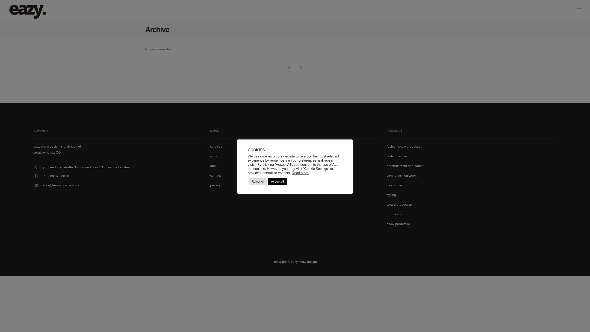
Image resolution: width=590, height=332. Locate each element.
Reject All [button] (258, 181)
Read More (300, 173)
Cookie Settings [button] (316, 169)
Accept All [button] (278, 181)
